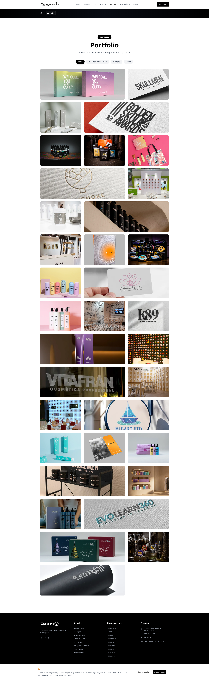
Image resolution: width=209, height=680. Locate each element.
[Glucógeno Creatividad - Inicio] (49, 4)
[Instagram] (45, 638)
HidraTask (110, 635)
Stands (128, 62)
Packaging (116, 62)
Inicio (78, 4)
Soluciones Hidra (100, 4)
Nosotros (136, 4)
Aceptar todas (159, 672)
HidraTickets (111, 649)
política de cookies (65, 675)
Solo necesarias (143, 672)
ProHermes (111, 653)
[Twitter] (49, 638)
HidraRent (111, 646)
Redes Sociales (79, 649)
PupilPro (110, 632)
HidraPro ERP (112, 628)
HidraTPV (110, 642)
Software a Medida (80, 639)
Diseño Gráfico (79, 628)
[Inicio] (41, 13)
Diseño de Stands (80, 653)
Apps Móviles (78, 642)
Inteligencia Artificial (81, 646)
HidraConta (111, 656)
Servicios (87, 4)
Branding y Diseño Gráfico (97, 62)
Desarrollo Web (79, 635)
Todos (80, 62)
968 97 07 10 (148, 637)
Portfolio (113, 4)
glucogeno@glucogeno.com (154, 641)
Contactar (162, 4)
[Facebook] (41, 638)
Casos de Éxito (124, 4)
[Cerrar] (170, 672)
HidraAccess (111, 639)
